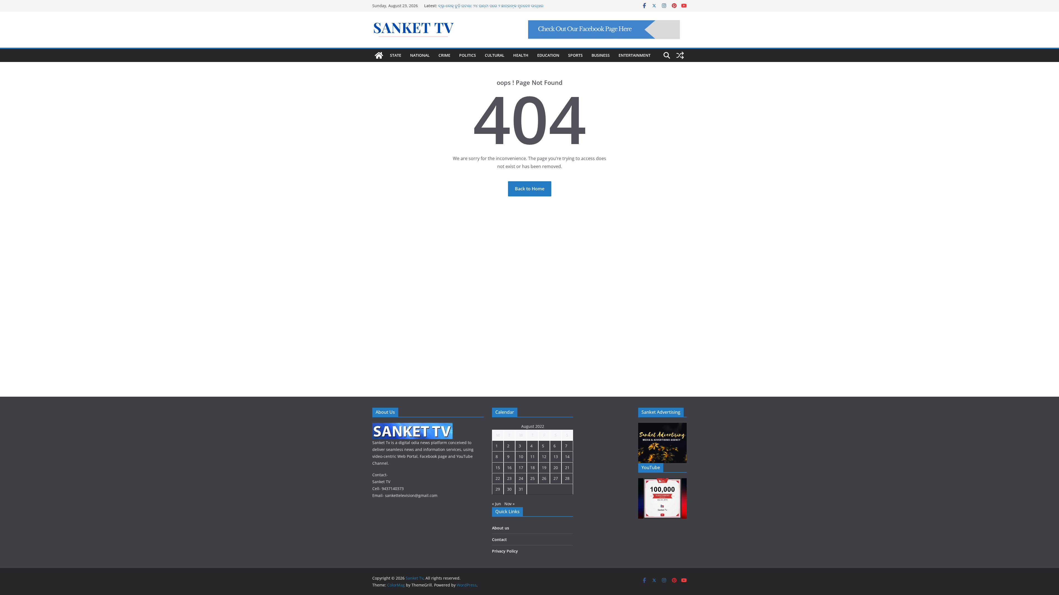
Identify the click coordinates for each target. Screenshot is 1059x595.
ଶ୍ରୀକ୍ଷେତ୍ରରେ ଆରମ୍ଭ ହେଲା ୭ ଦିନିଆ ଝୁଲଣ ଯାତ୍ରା (479, 5)
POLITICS (467, 55)
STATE (395, 55)
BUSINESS (601, 55)
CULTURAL (494, 55)
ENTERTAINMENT (635, 55)
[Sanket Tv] (379, 55)
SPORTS (575, 55)
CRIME (444, 55)
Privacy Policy (505, 551)
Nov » (509, 503)
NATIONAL (420, 55)
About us (500, 528)
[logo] (412, 426)
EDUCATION (548, 55)
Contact (499, 539)
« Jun (496, 503)
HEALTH (520, 55)
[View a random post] (680, 55)
